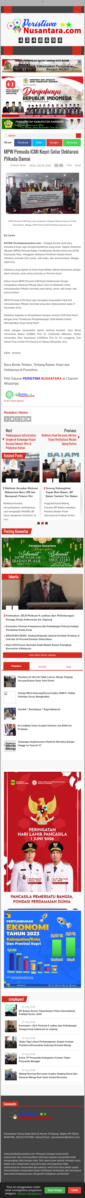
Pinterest (23, 419)
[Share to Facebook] (24, 471)
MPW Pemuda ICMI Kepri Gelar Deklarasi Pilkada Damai (41, 155)
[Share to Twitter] (29, 471)
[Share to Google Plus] (35, 471)
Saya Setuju (55, 1190)
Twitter (39, 142)
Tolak (74, 1190)
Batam (11, 135)
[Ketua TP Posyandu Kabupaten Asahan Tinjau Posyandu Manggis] (11, 1058)
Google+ (54, 142)
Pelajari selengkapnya (29, 1193)
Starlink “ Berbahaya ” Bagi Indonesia (39, 709)
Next (78, 468)
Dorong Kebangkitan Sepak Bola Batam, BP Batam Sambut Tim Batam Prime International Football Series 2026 (62, 496)
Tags (68, 666)
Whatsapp (28, 419)
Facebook (23, 142)
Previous (4, 468)
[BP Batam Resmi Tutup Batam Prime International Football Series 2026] (11, 1010)
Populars (16, 666)
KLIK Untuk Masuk (14, 400)
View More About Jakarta (42, 655)
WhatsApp (71, 142)
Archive (42, 666)
